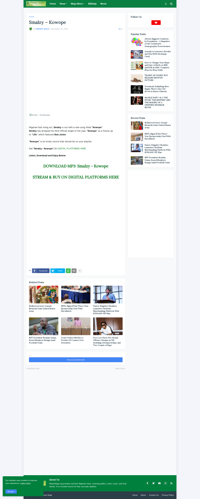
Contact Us (154, 495)
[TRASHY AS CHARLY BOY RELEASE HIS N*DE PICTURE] (137, 78)
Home (31, 17)
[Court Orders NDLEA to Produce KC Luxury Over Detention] (75, 326)
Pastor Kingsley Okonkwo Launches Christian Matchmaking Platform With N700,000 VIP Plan (106, 310)
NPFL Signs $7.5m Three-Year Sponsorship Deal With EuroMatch (74, 308)
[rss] (171, 483)
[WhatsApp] (68, 270)
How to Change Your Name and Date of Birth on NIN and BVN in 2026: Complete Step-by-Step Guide (157, 66)
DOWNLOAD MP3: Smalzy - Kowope (75, 166)
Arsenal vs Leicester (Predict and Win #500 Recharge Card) (158, 54)
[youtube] (156, 22)
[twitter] (153, 483)
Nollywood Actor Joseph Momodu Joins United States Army (42, 308)
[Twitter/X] (145, 22)
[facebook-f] (147, 483)
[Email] (74, 270)
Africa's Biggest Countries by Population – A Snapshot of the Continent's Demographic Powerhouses (157, 43)
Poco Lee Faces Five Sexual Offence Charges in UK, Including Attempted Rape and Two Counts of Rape (107, 341)
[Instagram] (166, 22)
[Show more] (79, 270)
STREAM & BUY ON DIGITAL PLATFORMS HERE (76, 177)
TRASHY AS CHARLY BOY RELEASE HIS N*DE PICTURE (156, 77)
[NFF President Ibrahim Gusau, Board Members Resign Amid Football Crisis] (43, 326)
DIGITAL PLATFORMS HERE (72, 148)
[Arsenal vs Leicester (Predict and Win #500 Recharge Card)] (137, 54)
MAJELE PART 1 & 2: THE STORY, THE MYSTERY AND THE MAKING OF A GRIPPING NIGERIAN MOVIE (157, 102)
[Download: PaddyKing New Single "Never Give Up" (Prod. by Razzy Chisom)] (137, 89)
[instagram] (165, 483)
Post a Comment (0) (75, 360)
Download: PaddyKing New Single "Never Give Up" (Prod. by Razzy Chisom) (157, 89)
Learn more (25, 483)
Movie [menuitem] (103, 4)
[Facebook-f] (135, 22)
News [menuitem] (62, 4)
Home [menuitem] (53, 4)
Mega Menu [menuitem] (77, 4)
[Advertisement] (76, 73)
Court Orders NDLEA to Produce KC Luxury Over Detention (72, 340)
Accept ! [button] (11, 491)
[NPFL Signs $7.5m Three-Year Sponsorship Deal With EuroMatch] (75, 294)
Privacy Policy (168, 495)
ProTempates (58, 495)
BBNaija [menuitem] (92, 4)
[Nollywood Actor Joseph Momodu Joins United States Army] (43, 294)
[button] (166, 3)
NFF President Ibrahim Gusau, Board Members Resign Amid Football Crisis (42, 340)
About (143, 495)
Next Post (120, 368)
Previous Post (33, 368)
